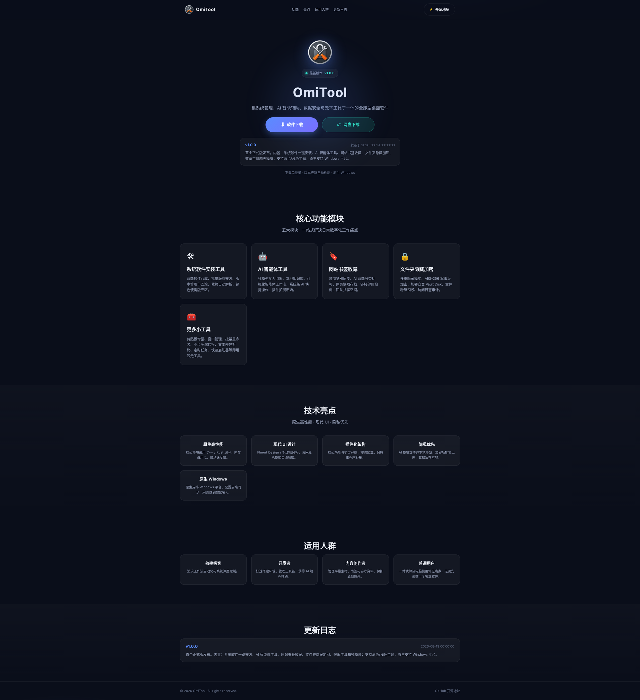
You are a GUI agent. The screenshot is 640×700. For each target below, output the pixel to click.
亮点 (306, 9)
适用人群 (322, 9)
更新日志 (340, 9)
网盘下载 (348, 124)
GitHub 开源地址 (447, 691)
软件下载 (291, 124)
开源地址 (439, 9)
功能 (295, 9)
